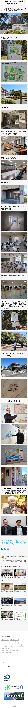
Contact (3, 662)
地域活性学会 (18, 644)
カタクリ (23, 639)
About (2, 659)
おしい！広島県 (16, 639)
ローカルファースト (5, 643)
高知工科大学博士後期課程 (7, 652)
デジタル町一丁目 (5, 641)
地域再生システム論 (5, 644)
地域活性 (12, 644)
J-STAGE (3, 639)
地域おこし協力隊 (14, 643)
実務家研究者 (4, 648)
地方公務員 (11, 646)
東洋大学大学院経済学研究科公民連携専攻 (9, 650)
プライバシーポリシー (6, 666)
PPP (11, 639)
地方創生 (16, 646)
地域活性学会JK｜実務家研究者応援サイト (14, 2)
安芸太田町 (22, 646)
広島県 (10, 648)
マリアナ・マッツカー (14, 641)
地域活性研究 (4, 646)
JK (7, 639)
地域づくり (21, 643)
